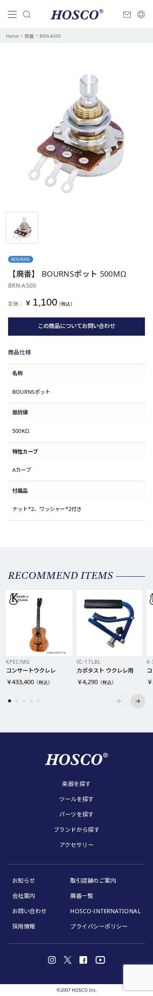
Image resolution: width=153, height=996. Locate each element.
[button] (9, 700)
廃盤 (29, 36)
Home (12, 36)
